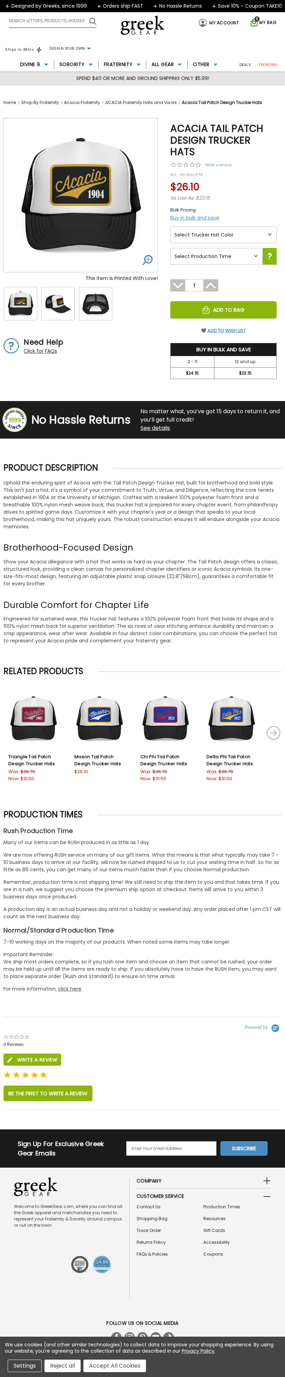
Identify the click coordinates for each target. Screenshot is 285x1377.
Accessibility (216, 1242)
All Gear (163, 64)
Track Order (149, 1230)
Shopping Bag (152, 1219)
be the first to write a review (48, 1093)
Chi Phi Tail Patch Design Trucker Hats (163, 760)
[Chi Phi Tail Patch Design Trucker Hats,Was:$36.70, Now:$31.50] (165, 718)
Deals (245, 64)
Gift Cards (214, 1230)
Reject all (62, 1366)
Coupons (213, 1254)
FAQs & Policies (152, 1254)
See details (155, 428)
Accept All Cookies (114, 1366)
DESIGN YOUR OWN (67, 48)
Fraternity (118, 64)
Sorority (72, 64)
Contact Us (149, 1207)
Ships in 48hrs (19, 49)
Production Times (221, 1207)
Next (273, 733)
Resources (214, 1219)
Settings (25, 1366)
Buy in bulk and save (194, 217)
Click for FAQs (40, 350)
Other (201, 64)
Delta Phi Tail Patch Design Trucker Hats (229, 760)
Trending (268, 64)
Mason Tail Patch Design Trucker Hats (97, 760)
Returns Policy (151, 1242)
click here (69, 988)
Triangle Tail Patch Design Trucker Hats (31, 760)
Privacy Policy (198, 1350)
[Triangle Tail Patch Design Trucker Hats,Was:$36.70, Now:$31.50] (33, 718)
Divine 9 (30, 64)
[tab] (32, 1060)
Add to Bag (228, 309)
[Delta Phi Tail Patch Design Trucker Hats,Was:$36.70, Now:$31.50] (231, 718)
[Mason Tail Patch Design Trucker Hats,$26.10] (99, 718)
